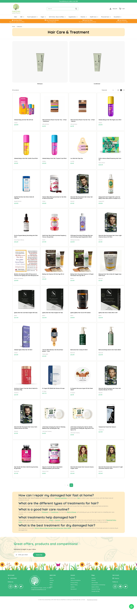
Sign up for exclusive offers (16, 22)
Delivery (73, 578)
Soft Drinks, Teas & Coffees (56, 17)
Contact (52, 580)
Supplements (72, 17)
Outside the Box (95, 591)
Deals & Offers (95, 587)
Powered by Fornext (92, 599)
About (51, 578)
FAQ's (51, 587)
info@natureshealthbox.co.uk (38, 589)
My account (74, 589)
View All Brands (51, 22)
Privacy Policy (74, 582)
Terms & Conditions (75, 580)
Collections (19, 26)
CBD (21, 17)
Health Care (93, 17)
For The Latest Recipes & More (87, 22)
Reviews (94, 580)
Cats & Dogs (95, 582)
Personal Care (105, 17)
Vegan (43, 17)
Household (117, 17)
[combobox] (62, 8)
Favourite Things (96, 589)
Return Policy (74, 584)
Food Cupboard (31, 17)
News (51, 584)
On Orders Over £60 (122, 22)
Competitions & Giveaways (98, 584)
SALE (15, 17)
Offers (51, 582)
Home (13, 26)
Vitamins (83, 17)
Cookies (73, 587)
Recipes (93, 578)
